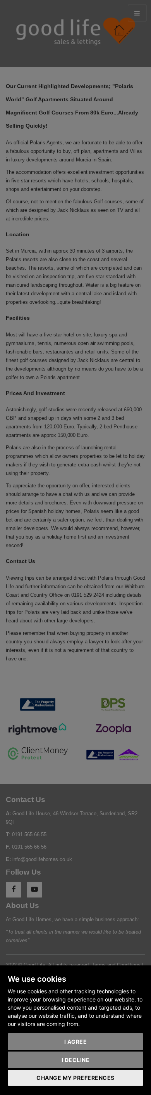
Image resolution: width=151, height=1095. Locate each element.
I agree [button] (75, 1041)
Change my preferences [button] (75, 1077)
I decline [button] (76, 1060)
